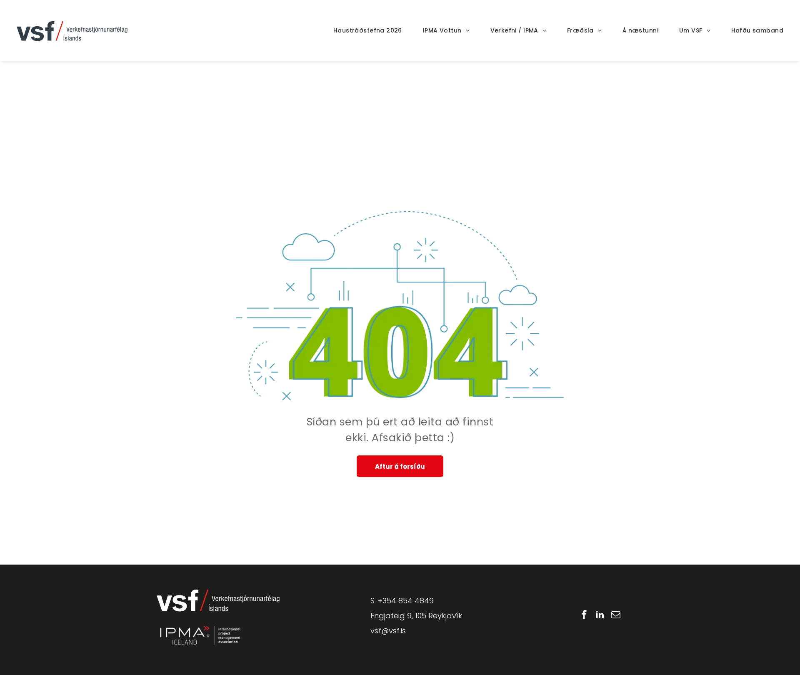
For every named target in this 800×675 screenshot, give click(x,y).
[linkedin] (600, 616)
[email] (615, 616)
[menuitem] (357, 30)
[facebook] (584, 616)
